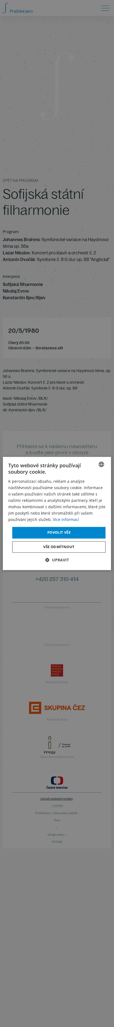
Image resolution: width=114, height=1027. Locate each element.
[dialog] (57, 513)
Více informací (66, 519)
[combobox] (101, 464)
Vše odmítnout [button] (58, 547)
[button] (57, 560)
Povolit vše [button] (59, 532)
